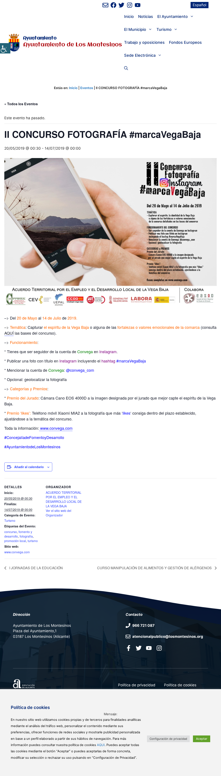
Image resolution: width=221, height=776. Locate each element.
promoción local (15, 541)
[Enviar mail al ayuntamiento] (105, 5)
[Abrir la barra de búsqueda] (126, 68)
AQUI (101, 745)
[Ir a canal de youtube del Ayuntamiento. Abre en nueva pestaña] (138, 5)
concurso (10, 532)
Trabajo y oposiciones (144, 42)
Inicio (129, 16)
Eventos (86, 88)
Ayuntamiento (40, 38)
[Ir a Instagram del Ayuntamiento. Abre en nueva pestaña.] (159, 648)
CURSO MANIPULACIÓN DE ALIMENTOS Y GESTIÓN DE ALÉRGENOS (155, 567)
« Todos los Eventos (21, 103)
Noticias (145, 16)
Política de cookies (180, 685)
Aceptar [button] (201, 738)
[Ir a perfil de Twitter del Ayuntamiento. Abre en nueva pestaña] (121, 5)
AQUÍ (9, 333)
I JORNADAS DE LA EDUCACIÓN (35, 567)
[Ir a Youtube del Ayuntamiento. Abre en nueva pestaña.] (149, 648)
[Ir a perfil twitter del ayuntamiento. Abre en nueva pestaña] (139, 648)
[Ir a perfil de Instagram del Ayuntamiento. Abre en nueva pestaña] (130, 5)
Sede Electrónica (140, 55)
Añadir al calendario (29, 467)
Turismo (164, 29)
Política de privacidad (136, 685)
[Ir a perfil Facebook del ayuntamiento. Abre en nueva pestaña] (128, 648)
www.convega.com (17, 552)
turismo (33, 541)
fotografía (26, 536)
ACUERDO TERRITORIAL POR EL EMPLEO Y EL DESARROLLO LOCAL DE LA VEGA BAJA (64, 499)
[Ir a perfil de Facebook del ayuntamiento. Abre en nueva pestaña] (113, 5)
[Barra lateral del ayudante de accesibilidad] (5, 48)
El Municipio (135, 29)
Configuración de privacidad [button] (168, 738)
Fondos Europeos (185, 42)
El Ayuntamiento (172, 16)
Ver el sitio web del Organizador (58, 512)
